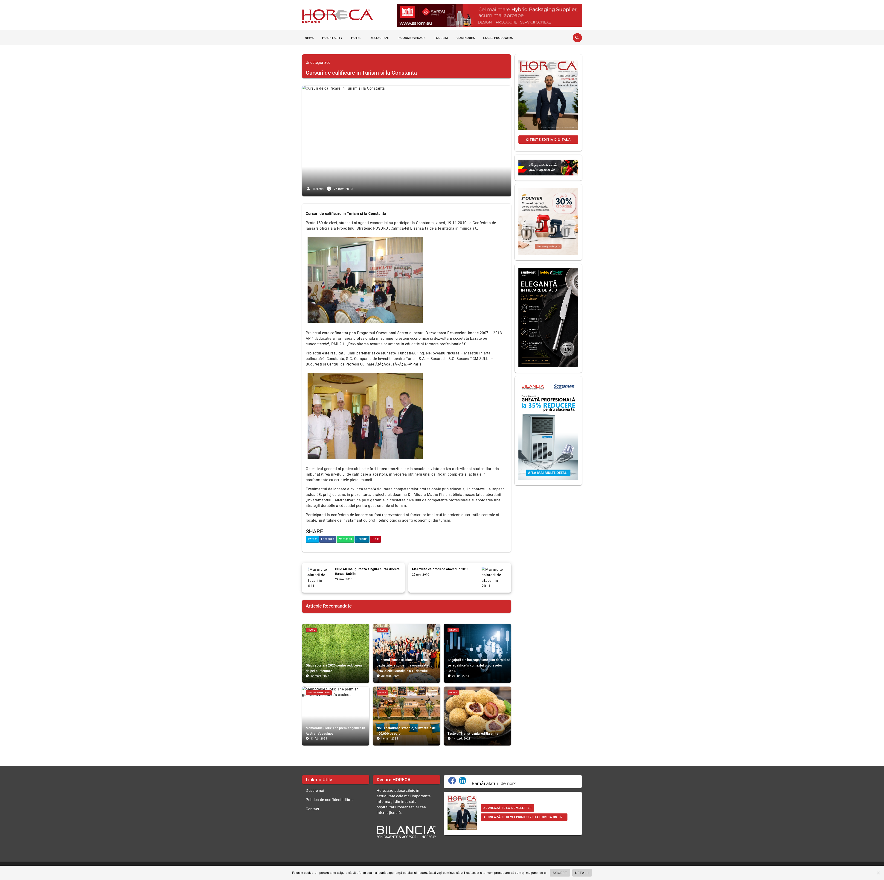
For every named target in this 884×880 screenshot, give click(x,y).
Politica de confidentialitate (330, 800)
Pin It (375, 539)
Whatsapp (345, 539)
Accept (559, 873)
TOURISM (441, 38)
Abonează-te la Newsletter (507, 808)
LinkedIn (362, 539)
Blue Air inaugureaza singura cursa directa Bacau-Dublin (367, 571)
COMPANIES (466, 38)
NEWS (309, 38)
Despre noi (315, 790)
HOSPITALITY (332, 38)
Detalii (582, 873)
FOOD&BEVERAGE (411, 38)
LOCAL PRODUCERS (498, 38)
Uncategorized (318, 62)
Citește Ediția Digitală (548, 139)
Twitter (312, 539)
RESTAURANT (380, 38)
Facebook (327, 539)
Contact (312, 809)
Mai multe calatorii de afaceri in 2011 (440, 569)
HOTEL (356, 38)
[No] (878, 873)
